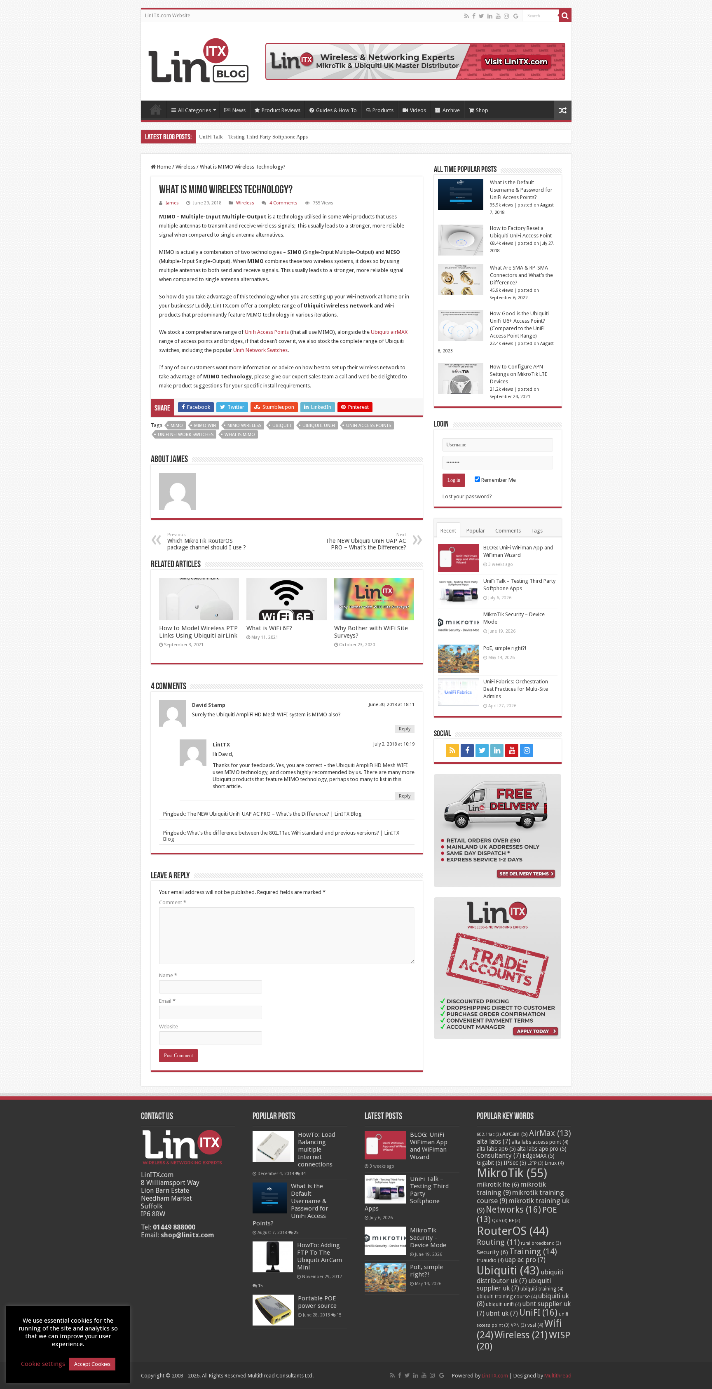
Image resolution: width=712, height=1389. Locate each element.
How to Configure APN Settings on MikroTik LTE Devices (518, 374)
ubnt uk (502, 1313)
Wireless (185, 167)
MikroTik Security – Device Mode (428, 1238)
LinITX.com (495, 1376)
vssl (535, 1325)
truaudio (490, 1260)
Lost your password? (467, 496)
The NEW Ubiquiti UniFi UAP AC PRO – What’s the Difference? (366, 541)
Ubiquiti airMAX (389, 332)
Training (533, 1251)
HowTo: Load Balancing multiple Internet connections (316, 1149)
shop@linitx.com (187, 1235)
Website (168, 1026)
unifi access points (368, 425)
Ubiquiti (281, 425)
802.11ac (489, 1134)
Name (168, 975)
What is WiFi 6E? (269, 628)
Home (155, 109)
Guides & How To (336, 110)
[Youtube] (498, 16)
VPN (518, 1325)
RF (514, 1220)
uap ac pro (525, 1260)
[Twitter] (481, 16)
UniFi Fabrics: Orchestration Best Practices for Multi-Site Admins (515, 688)
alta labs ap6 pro (542, 1148)
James (172, 203)
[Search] (565, 15)
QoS (500, 1220)
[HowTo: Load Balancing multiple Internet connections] (273, 1146)
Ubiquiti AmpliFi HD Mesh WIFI (372, 765)
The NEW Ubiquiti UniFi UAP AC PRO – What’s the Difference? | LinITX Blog (274, 814)
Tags (537, 531)
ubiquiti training (541, 1289)
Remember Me (498, 480)
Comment (172, 902)
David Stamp (208, 705)
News (239, 110)
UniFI (538, 1313)
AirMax (550, 1133)
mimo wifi (205, 425)
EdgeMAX (538, 1155)
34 (303, 1173)
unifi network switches (185, 434)
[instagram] (506, 16)
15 (260, 1285)
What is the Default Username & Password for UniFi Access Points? (521, 189)
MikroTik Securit (218, 137)
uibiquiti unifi (318, 425)
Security (492, 1252)
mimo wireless (244, 425)
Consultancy (499, 1155)
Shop (482, 110)
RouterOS (513, 1231)
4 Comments (283, 203)
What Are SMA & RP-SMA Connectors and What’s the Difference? (521, 275)
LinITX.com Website (167, 16)
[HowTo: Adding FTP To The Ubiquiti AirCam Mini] (273, 1256)
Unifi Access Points (267, 332)
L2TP (535, 1163)
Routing (498, 1242)
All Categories (194, 110)
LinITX (221, 744)
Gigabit (489, 1162)
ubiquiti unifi (503, 1304)
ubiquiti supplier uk (514, 1284)
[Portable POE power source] (273, 1310)
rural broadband (541, 1243)
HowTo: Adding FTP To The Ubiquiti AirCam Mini (319, 1256)
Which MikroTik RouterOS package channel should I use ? (206, 541)
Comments (508, 531)
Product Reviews (281, 110)
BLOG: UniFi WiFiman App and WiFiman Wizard (428, 1146)
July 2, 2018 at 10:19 (394, 744)
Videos (418, 110)
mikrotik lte (498, 1184)
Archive (451, 110)
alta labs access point (540, 1142)
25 (296, 1232)
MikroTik (512, 1173)
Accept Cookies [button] (92, 1364)
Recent (448, 531)
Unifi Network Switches (260, 350)
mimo (177, 425)
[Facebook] (473, 16)
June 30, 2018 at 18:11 (392, 704)
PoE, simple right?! (504, 648)
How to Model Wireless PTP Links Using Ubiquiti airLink (198, 631)
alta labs (494, 1141)
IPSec (515, 1162)
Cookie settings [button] (43, 1364)
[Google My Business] (516, 16)
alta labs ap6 (496, 1148)
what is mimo (240, 434)
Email (167, 1001)
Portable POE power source (317, 1302)
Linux (554, 1163)
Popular (475, 531)
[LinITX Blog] (198, 59)
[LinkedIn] (490, 16)
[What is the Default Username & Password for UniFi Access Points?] (270, 1198)
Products (382, 110)
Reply (404, 729)
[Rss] (467, 16)
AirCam (515, 1134)
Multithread (557, 1376)
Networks (513, 1210)
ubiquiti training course (507, 1297)
